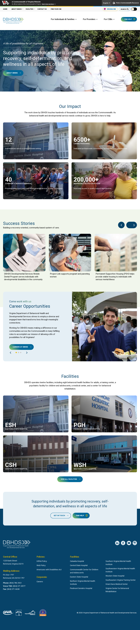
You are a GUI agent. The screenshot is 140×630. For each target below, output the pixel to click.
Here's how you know (48, 4)
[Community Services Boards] (35, 180)
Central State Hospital (79, 565)
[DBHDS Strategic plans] (104, 180)
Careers (40, 581)
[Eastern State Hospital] (35, 414)
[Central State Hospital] (35, 453)
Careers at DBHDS (20, 347)
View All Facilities (69, 479)
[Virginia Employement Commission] (30, 613)
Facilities (29, 9)
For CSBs (108, 19)
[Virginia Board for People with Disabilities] (43, 613)
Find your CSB (56, 9)
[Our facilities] (35, 140)
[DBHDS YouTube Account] (129, 543)
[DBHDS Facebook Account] (123, 543)
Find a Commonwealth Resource (127, 3)
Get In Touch (59, 515)
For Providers (89, 19)
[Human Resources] (104, 140)
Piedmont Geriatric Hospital (81, 588)
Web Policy (41, 565)
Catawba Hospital (77, 561)
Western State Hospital (115, 576)
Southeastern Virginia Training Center (121, 580)
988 (111, 9)
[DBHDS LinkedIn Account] (117, 543)
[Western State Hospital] (104, 453)
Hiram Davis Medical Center (117, 584)
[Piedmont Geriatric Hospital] (104, 414)
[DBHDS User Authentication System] (19, 613)
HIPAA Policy (42, 561)
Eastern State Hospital (79, 577)
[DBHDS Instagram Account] (135, 543)
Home (5, 9)
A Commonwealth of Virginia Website (26, 2)
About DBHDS (16, 9)
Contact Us (42, 9)
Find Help (128, 19)
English (106, 3)
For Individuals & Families (62, 19)
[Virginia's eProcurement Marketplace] (8, 613)
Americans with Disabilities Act (49, 569)
